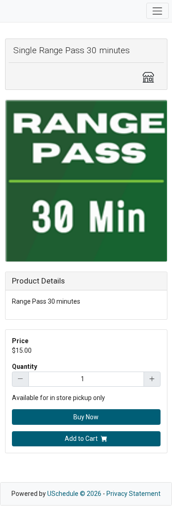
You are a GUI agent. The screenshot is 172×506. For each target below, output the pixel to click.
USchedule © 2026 (74, 493)
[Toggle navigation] (157, 11)
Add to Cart (81, 438)
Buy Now (86, 417)
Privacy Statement (133, 493)
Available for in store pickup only (58, 397)
